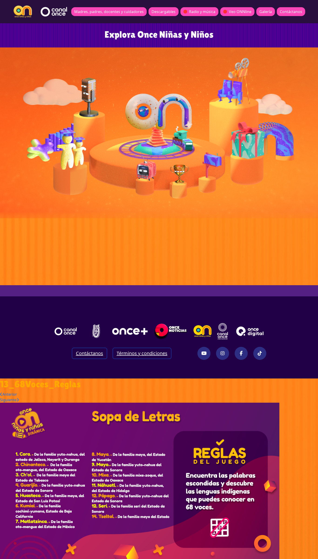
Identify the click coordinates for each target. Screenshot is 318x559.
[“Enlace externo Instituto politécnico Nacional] (96, 331)
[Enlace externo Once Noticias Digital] (170, 331)
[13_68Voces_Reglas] (139, 480)
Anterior (9, 394)
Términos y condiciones (142, 353)
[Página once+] (130, 331)
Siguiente (8, 399)
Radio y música (202, 11)
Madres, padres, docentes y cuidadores (109, 11)
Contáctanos (291, 11)
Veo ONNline (240, 11)
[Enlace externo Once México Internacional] (222, 331)
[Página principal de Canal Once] (66, 331)
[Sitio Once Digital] (250, 331)
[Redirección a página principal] (23, 11)
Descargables (164, 11)
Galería (265, 11)
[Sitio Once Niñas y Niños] (202, 331)
